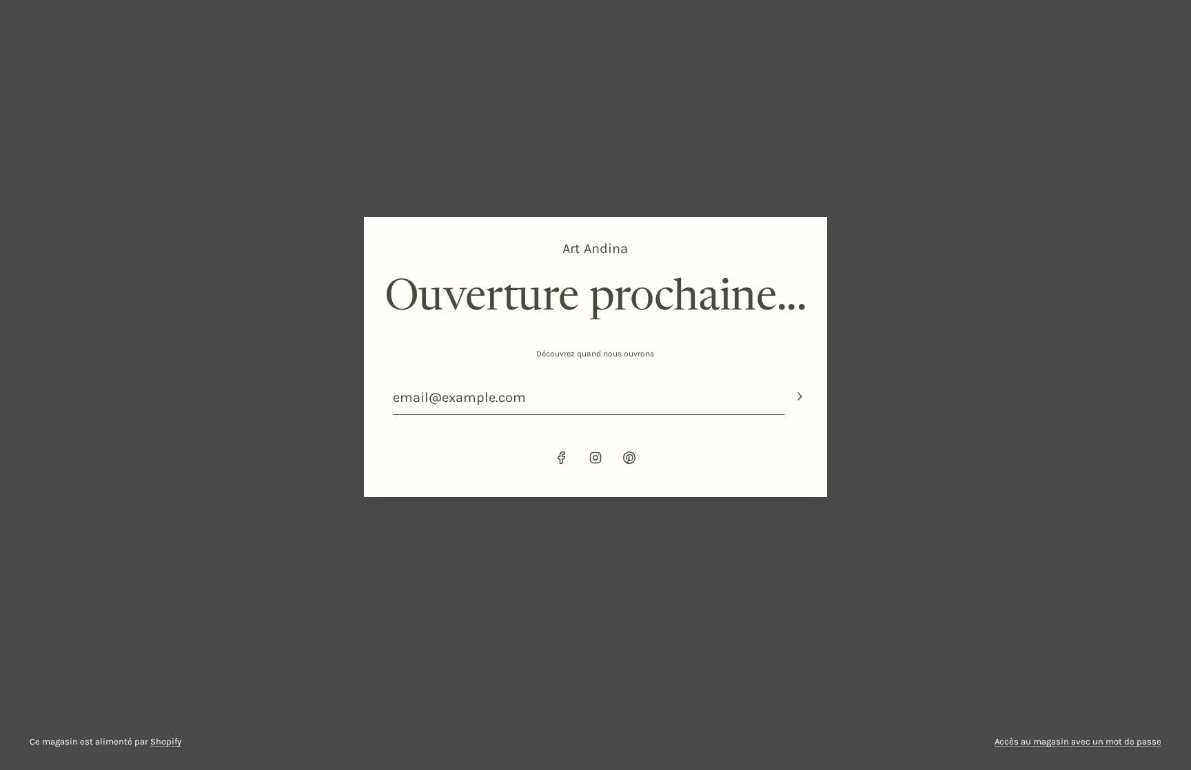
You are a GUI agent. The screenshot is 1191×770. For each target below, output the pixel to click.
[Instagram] (595, 458)
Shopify (165, 741)
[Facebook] (562, 458)
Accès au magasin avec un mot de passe (1078, 741)
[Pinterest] (629, 458)
